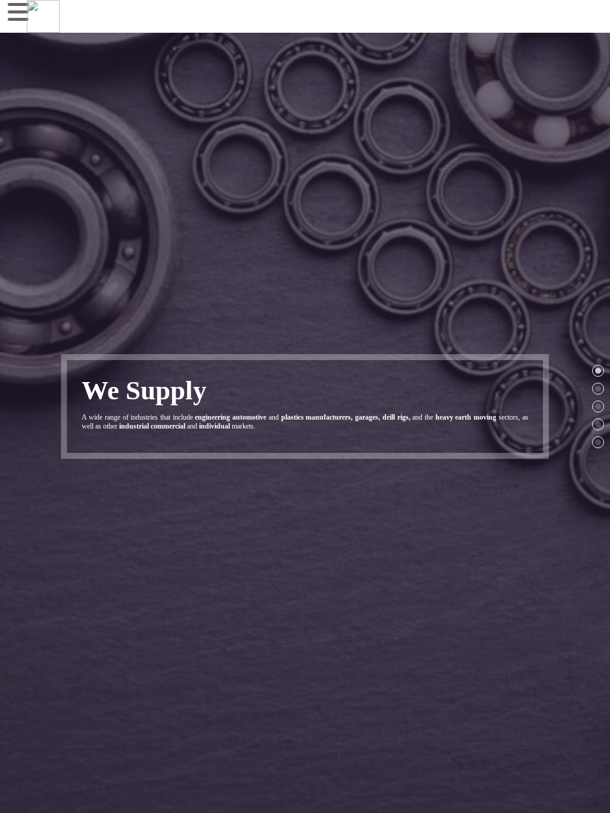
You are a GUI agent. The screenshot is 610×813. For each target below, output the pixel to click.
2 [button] (598, 389)
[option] (305, 406)
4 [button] (598, 424)
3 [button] (598, 406)
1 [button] (598, 371)
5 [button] (598, 442)
